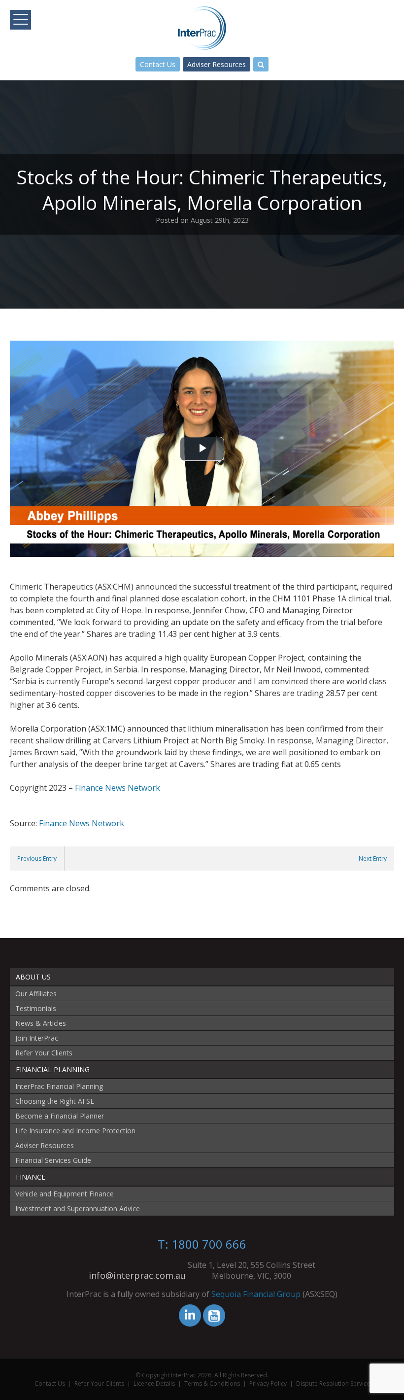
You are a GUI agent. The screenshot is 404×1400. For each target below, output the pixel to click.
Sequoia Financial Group (256, 1294)
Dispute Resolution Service (333, 1383)
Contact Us (157, 64)
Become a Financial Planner (59, 1115)
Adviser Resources (216, 64)
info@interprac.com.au (137, 1275)
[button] (20, 20)
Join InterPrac (36, 1038)
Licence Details (154, 1383)
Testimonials (35, 1008)
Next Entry (373, 858)
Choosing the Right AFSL (54, 1101)
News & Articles (40, 1023)
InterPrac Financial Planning (59, 1086)
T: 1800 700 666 (202, 1244)
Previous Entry (37, 858)
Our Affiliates (36, 993)
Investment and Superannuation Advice (77, 1208)
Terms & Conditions (212, 1383)
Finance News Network (117, 787)
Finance (30, 1177)
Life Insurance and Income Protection (75, 1130)
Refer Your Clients (43, 1052)
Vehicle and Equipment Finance (64, 1193)
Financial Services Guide (53, 1160)
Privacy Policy (268, 1383)
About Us (33, 976)
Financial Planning (53, 1069)
